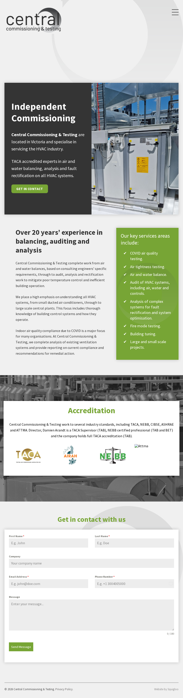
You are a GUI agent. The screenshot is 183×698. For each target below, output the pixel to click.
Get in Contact (29, 189)
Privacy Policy (64, 689)
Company (14, 556)
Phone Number (104, 576)
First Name (16, 536)
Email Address (19, 576)
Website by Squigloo (166, 689)
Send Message (21, 647)
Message (14, 597)
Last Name (102, 536)
